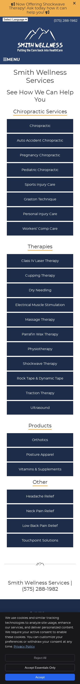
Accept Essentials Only (40, 667)
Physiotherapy (40, 349)
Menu (13, 60)
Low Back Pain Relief (40, 525)
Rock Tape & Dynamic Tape (40, 378)
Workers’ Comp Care (40, 228)
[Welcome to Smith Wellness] (40, 51)
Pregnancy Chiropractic (40, 155)
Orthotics (40, 440)
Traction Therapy (40, 393)
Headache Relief (40, 496)
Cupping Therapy (40, 275)
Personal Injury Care (40, 214)
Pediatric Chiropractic (40, 170)
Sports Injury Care (40, 184)
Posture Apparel (40, 454)
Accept (40, 677)
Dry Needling (40, 290)
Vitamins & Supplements (40, 469)
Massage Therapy (40, 319)
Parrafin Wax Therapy (40, 334)
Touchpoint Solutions (40, 540)
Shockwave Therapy (40, 363)
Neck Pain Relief (40, 511)
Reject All (40, 658)
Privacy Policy (24, 646)
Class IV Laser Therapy (40, 261)
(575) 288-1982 (65, 20)
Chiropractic (40, 126)
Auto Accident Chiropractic (40, 140)
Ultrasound (40, 408)
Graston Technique (40, 199)
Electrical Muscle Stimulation (40, 305)
